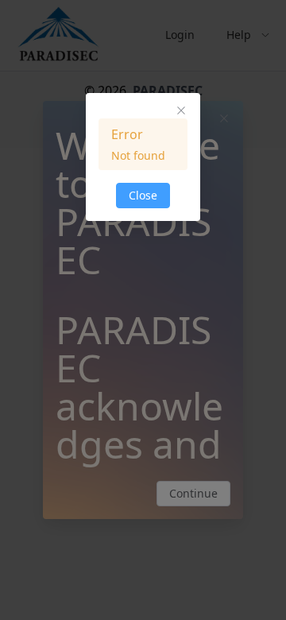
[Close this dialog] (181, 112)
